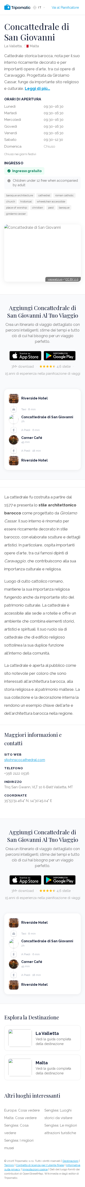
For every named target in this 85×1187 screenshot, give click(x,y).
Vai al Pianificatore (65, 7)
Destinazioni (70, 1161)
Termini (9, 1165)
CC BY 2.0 (71, 279)
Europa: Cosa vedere (22, 1110)
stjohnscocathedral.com (24, 760)
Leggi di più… (37, 88)
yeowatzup (55, 279)
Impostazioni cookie (35, 1169)
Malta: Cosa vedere (20, 1118)
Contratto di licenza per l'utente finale (40, 1165)
